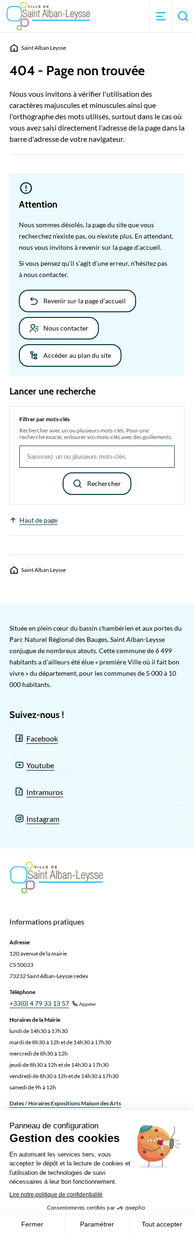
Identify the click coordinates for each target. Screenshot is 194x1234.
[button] (161, 16)
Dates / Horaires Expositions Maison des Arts (65, 1103)
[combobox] (97, 457)
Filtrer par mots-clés (44, 419)
